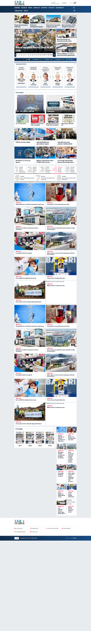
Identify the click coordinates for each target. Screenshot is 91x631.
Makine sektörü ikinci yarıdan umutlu (35, 170)
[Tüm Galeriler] (74, 92)
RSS (17, 538)
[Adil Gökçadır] (33, 77)
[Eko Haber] (19, 3)
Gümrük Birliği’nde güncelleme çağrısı (43, 143)
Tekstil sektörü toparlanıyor (22, 170)
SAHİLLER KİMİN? (58, 68)
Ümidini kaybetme (21, 68)
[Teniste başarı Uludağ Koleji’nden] (61, 266)
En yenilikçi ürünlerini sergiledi (24, 253)
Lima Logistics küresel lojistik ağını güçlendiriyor (29, 301)
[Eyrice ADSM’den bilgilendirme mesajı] (29, 266)
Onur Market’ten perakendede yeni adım (58, 204)
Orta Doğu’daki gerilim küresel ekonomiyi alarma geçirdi (65, 161)
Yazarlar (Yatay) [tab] (21, 64)
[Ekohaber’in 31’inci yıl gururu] (24, 153)
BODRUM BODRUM (33, 68)
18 (48, 55)
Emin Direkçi (21, 83)
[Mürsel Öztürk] (57, 77)
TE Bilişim (74, 538)
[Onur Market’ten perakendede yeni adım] (61, 192)
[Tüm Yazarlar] (74, 64)
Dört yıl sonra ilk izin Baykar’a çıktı (45, 69)
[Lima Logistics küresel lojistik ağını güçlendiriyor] (29, 290)
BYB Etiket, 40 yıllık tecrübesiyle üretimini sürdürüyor (61, 455)
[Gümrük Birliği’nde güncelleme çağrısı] (45, 134)
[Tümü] (53, 429)
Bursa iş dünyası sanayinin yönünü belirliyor (72, 170)
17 (46, 55)
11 (34, 55)
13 (38, 55)
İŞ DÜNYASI (44, 7)
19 (50, 55)
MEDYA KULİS (19, 10)
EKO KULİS (52, 7)
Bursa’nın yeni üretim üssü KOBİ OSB (68, 178)
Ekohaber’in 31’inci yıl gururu (23, 161)
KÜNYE (26, 10)
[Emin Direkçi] (21, 77)
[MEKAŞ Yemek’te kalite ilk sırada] (61, 282)
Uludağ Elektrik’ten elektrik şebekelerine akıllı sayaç (30, 204)
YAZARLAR (24, 7)
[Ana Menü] (74, 10)
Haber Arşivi (35, 531)
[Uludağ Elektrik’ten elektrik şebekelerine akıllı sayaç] (29, 192)
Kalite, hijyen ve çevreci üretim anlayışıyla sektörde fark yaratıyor (71, 477)
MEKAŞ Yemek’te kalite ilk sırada (56, 285)
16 (44, 55)
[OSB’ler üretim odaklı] (24, 134)
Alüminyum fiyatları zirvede (69, 69)
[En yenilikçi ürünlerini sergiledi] (29, 241)
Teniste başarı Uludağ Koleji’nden (56, 278)
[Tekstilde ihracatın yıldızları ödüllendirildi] (66, 134)
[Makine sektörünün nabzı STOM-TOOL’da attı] (45, 153)
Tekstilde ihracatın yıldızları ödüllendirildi (64, 143)
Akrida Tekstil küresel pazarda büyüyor (60, 170)
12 (36, 55)
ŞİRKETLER (37, 7)
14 (40, 55)
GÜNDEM (17, 7)
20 (52, 55)
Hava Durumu (19, 528)
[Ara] (74, 7)
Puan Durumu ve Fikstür (53, 528)
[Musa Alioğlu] (45, 77)
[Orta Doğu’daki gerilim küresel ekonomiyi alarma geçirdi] (66, 153)
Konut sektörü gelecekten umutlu (27, 178)
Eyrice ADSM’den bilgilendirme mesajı (26, 278)
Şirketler (60, 167)
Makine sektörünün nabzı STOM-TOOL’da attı (45, 161)
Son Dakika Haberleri (21, 531)
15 (42, 55)
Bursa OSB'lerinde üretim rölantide (48, 178)
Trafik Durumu (35, 528)
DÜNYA (30, 7)
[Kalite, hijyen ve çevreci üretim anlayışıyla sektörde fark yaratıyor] (61, 241)
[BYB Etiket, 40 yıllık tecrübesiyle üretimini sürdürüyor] (29, 216)
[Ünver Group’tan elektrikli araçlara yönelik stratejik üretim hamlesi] (61, 216)
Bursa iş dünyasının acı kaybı (48, 170)
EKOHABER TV (60, 7)
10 (33, 55)
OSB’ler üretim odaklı (23, 142)
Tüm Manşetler (67, 528)
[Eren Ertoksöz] (70, 77)
